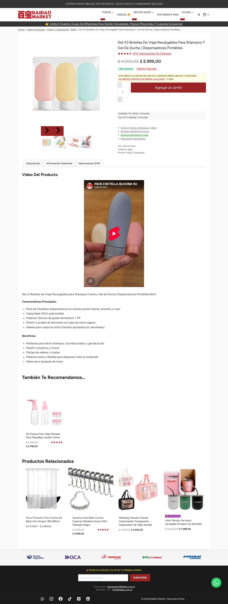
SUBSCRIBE (140, 577)
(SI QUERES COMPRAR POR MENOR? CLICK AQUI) (142, 79)
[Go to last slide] (46, 131)
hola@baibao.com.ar (122, 589)
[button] (47, 142)
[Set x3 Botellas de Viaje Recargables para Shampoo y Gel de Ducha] (66, 81)
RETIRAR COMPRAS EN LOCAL (135, 131)
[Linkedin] (88, 599)
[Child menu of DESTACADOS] (134, 19)
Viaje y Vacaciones (136, 152)
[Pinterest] (79, 599)
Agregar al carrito (168, 87)
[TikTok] (70, 599)
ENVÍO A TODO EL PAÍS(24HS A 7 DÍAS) (138, 128)
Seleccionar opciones (44, 537)
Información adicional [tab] (59, 163)
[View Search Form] (199, 14)
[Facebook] (61, 599)
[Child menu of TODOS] (102, 19)
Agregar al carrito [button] (137, 540)
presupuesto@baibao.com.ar (121, 586)
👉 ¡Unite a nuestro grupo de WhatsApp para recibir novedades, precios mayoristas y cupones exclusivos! (114, 24)
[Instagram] (51, 599)
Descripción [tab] (33, 163)
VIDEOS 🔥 (123, 14)
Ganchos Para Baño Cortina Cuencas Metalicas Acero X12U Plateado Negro (89, 521)
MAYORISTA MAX (168, 14)
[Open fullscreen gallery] (107, 122)
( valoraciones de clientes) (152, 53)
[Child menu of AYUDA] (182, 19)
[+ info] (170, 79)
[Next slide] (58, 131)
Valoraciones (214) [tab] (89, 163)
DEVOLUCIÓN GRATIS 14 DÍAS (134, 135)
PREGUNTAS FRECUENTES (133, 139)
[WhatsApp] (42, 599)
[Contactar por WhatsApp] (216, 583)
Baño (130, 149)
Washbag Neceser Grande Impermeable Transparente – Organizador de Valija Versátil (135, 521)
